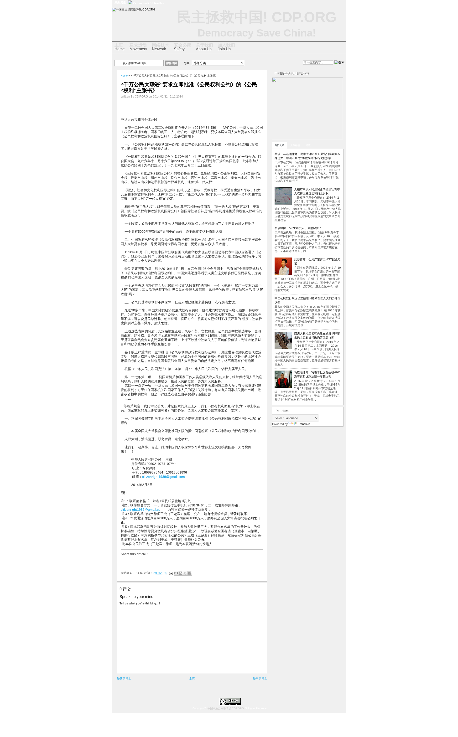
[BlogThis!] (180, 573)
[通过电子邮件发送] (176, 573)
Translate (304, 424)
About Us (204, 47)
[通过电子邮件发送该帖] (170, 572)
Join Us (226, 47)
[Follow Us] (271, 63)
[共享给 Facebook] (189, 573)
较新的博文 (124, 678)
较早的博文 (260, 678)
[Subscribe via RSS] (287, 63)
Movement (138, 47)
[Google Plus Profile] (262, 63)
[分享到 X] (185, 573)
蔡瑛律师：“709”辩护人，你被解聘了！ (299, 228)
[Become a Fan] (279, 63)
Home (119, 47)
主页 (192, 678)
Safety (182, 47)
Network (160, 47)
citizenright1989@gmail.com (163, 477)
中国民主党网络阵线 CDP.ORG (226, 708)
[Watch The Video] (254, 63)
